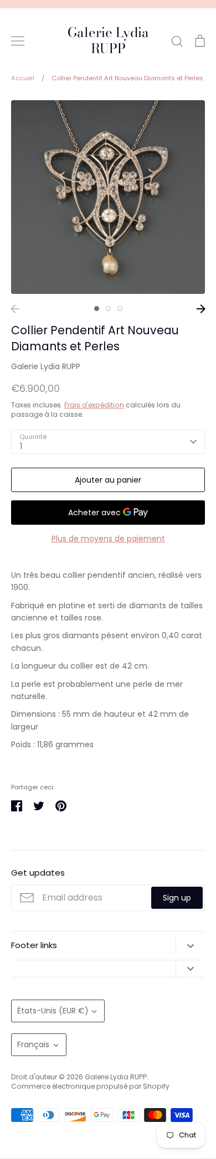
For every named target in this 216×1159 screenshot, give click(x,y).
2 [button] (108, 308)
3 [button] (119, 308)
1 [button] (96, 308)
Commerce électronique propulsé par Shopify (90, 1086)
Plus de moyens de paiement (108, 538)
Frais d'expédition (94, 405)
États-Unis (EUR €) (53, 1010)
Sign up (177, 897)
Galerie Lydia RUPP (108, 41)
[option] (108, 197)
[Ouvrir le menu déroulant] (190, 946)
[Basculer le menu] (18, 41)
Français (33, 1044)
